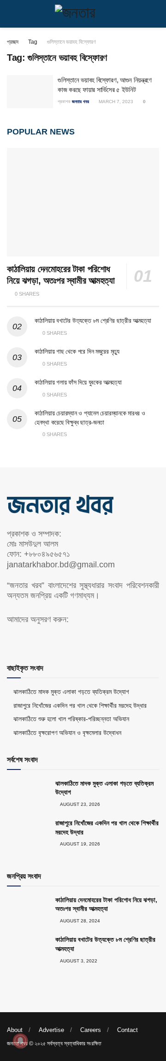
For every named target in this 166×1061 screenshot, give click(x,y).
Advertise (51, 1029)
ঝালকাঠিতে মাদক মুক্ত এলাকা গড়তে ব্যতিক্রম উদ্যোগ (71, 691)
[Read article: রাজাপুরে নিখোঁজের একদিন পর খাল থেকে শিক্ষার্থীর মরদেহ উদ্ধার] (27, 833)
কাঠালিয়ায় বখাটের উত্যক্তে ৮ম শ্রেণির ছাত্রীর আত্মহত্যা (93, 320)
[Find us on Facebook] (10, 638)
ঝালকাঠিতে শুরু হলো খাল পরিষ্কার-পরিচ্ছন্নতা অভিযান (71, 719)
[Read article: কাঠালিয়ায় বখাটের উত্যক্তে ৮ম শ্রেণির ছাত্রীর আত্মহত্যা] (27, 950)
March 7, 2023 (115, 101)
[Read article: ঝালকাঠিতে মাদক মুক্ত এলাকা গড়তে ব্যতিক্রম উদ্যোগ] (27, 794)
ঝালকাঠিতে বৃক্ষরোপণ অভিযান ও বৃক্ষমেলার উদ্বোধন (67, 732)
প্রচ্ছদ (12, 42)
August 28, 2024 (79, 920)
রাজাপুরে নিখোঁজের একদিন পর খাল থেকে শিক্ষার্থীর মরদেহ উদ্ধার (80, 705)
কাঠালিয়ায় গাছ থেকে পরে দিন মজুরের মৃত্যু (77, 351)
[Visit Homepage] (83, 14)
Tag (32, 42)
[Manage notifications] (20, 1040)
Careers (90, 1029)
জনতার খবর (80, 101)
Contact (127, 1029)
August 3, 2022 (78, 960)
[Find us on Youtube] (26, 638)
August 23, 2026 (79, 804)
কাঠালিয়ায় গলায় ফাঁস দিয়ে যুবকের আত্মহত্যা (78, 382)
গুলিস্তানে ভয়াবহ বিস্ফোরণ (71, 42)
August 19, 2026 (79, 843)
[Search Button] (155, 14)
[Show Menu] (11, 14)
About (15, 1029)
